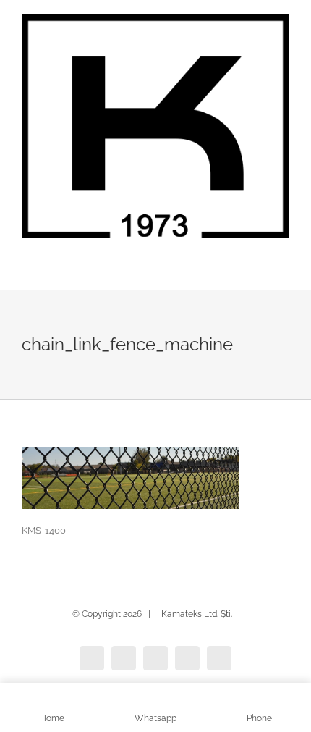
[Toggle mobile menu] (283, 267)
